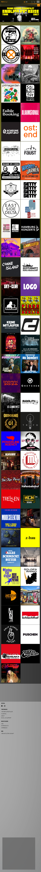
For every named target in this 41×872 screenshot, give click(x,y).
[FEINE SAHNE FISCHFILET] (20, 14)
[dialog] (18, 853)
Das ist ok (30, 866)
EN (26, 2)
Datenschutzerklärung (10, 863)
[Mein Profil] (32, 2)
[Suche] (38, 5)
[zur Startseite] (4, 1)
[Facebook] (2, 706)
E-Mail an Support (6, 718)
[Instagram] (4, 706)
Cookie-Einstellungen (10, 866)
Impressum (4, 727)
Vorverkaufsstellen (7, 711)
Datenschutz (4, 725)
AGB (2, 723)
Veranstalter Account (7, 733)
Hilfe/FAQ (3, 713)
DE (24, 2)
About (3, 716)
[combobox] (19, 5)
